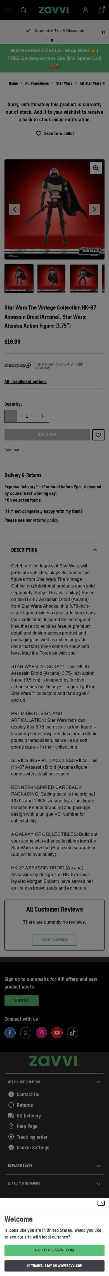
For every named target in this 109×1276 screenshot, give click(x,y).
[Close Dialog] (101, 1203)
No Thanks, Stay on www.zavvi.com (54, 1265)
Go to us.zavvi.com (54, 1250)
